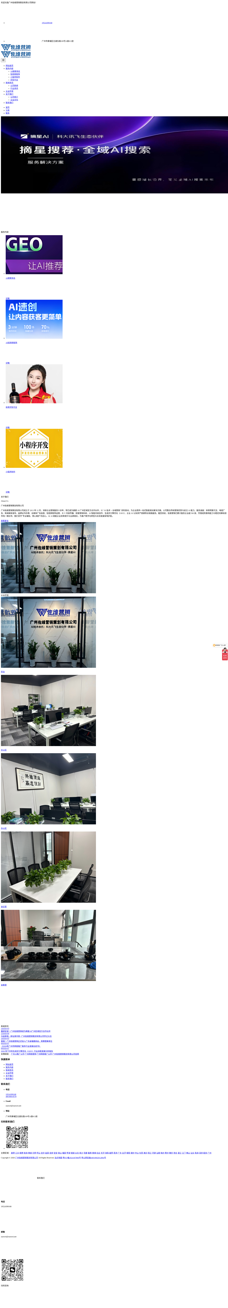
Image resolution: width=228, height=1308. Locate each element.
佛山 (188, 1153)
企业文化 (14, 100)
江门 (184, 1153)
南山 (60, 1153)
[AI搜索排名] (34, 274)
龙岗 (51, 1153)
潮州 (132, 1153)
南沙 (81, 1153)
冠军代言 (14, 80)
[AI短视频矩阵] (34, 338)
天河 (102, 1153)
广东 (120, 1153)
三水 (17, 1153)
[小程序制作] (34, 467)
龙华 (43, 1153)
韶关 (205, 1153)
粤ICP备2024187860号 (72, 1158)
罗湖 (68, 1153)
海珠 (107, 1153)
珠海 (197, 1153)
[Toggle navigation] (3, 60)
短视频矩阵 (15, 74)
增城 (73, 1153)
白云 (98, 1153)
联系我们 (9, 103)
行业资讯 (14, 88)
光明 (34, 1153)
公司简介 (14, 97)
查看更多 (5, 521)
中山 (137, 1153)
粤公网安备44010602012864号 (93, 1158)
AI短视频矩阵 (11, 343)
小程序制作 (15, 77)
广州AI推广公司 (17, 1054)
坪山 (38, 1153)
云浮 (124, 1153)
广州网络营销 (30, 1054)
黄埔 (94, 1153)
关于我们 (9, 94)
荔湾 (115, 1153)
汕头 (192, 1153)
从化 (77, 1153)
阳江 (150, 1153)
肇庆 (171, 1153)
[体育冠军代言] (34, 403)
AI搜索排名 (15, 71)
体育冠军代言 (11, 407)
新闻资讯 (9, 83)
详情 (8, 298)
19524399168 (47, 23)
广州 (209, 1153)
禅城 (30, 1153)
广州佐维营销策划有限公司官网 (65, 1054)
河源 (154, 1153)
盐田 (47, 1153)
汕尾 (158, 1153)
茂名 (175, 1153)
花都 (85, 1153)
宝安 (55, 1153)
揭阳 (128, 1153)
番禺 (90, 1153)
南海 (26, 1153)
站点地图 (58, 1158)
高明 (13, 1153)
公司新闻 (14, 86)
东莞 (141, 1153)
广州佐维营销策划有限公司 (26, 1158)
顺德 (21, 1153)
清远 (145, 1153)
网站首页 (9, 66)
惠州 (167, 1153)
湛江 (179, 1153)
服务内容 (9, 69)
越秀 (111, 1153)
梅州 (162, 1153)
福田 (64, 1153)
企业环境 (9, 91)
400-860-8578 (11, 1096)
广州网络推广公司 (44, 1054)
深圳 (201, 1153)
